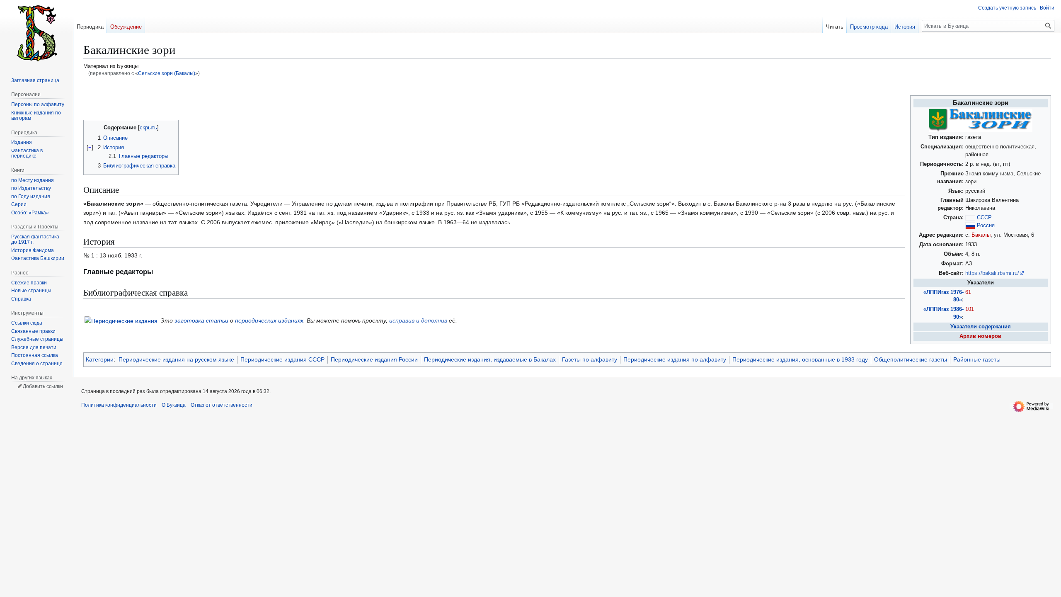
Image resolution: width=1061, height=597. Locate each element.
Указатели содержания (980, 327)
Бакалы (981, 235)
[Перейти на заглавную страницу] (36, 33)
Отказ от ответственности (221, 405)
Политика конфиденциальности (119, 405)
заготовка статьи (201, 320)
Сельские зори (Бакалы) (166, 73)
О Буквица (174, 405)
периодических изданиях (269, 320)
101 (969, 309)
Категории (100, 359)
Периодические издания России (374, 359)
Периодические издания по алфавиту (674, 359)
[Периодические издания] (121, 320)
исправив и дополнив (418, 320)
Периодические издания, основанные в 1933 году (800, 359)
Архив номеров (980, 336)
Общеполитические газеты (910, 359)
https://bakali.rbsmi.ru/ (992, 273)
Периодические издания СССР (282, 359)
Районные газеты (976, 359)
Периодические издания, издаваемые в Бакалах (490, 359)
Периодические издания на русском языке (176, 359)
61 (968, 292)
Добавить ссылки (43, 386)
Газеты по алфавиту (589, 359)
